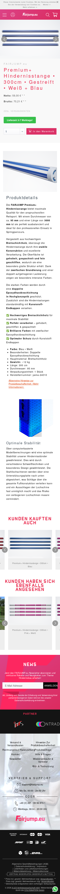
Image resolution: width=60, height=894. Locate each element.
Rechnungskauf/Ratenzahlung (18, 749)
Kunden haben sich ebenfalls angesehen (30, 585)
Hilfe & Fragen (43, 754)
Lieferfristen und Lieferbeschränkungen (31, 868)
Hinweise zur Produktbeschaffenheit (43, 744)
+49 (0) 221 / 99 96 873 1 (32, 802)
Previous (4, 39)
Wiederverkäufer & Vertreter (43, 760)
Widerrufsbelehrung (22, 871)
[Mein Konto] (13, 15)
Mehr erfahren (29, 7)
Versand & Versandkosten (15, 744)
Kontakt (15, 754)
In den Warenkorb (43, 131)
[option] (30, 39)
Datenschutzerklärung (24, 700)
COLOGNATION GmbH (34, 890)
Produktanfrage (43, 749)
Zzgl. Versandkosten (17, 111)
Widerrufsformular (40, 871)
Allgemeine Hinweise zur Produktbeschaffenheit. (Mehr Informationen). (24, 384)
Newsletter (15, 758)
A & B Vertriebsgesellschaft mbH (26, 887)
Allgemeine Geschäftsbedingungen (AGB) (30, 863)
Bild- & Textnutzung (43, 766)
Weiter (46, 4)
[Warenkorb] (54, 15)
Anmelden (51, 685)
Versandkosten (46, 878)
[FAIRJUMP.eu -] (30, 14)
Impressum (42, 866)
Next (56, 39)
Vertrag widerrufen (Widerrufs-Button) (31, 874)
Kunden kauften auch (30, 521)
